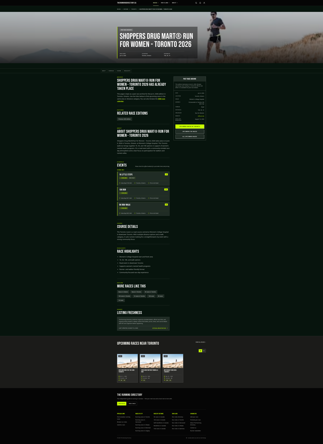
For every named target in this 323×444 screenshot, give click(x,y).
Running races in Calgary (142, 431)
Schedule (111, 70)
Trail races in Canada (160, 428)
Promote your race (195, 420)
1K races (121, 300)
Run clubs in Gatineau (178, 428)
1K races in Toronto (139, 296)
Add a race (132, 403)
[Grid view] (200, 350)
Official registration (159, 328)
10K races (151, 296)
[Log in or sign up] (204, 3)
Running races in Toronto (142, 417)
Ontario (125, 9)
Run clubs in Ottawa (177, 425)
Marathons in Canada (160, 425)
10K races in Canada (159, 420)
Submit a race (121, 425)
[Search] (196, 3)
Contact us (193, 428)
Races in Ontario (123, 292)
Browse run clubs (122, 422)
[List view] (203, 350)
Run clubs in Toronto (178, 420)
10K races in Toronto (124, 296)
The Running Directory (129, 395)
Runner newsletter (195, 431)
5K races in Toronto (150, 292)
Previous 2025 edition (125, 119)
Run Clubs (164, 2)
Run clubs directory (177, 417)
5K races (160, 296)
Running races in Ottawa (142, 425)
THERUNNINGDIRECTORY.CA (126, 3)
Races (155, 2)
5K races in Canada (159, 417)
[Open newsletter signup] (200, 3)
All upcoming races (190, 136)
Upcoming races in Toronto (190, 126)
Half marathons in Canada (161, 423)
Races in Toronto (136, 292)
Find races (121, 403)
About (174, 2)
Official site (201, 116)
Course (119, 70)
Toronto (134, 9)
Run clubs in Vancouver (178, 423)
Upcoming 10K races (190, 131)
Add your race (194, 417)
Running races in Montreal (143, 428)
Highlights (127, 70)
